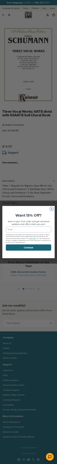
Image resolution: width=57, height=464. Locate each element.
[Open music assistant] (50, 457)
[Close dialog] (52, 209)
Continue (28, 247)
